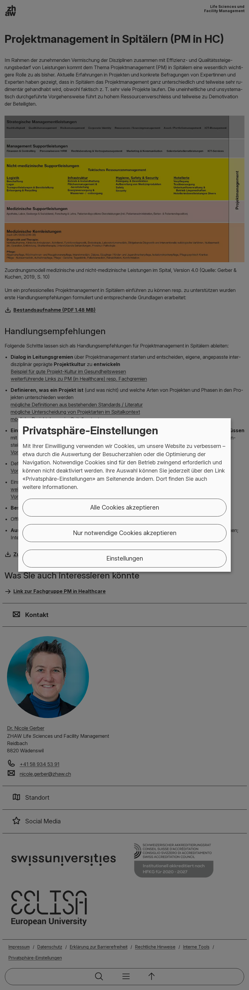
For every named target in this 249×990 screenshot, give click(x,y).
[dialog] (124, 495)
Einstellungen (124, 558)
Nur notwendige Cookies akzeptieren (124, 533)
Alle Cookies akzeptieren (124, 507)
